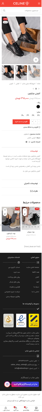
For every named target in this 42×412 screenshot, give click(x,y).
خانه (38, 83)
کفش (17, 83)
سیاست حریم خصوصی (12, 292)
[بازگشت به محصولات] (36, 88)
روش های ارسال (14, 282)
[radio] (38, 107)
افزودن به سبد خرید (21, 122)
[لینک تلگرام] (26, 142)
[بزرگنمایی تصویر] (35, 59)
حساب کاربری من (14, 267)
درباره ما (36, 287)
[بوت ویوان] (31, 218)
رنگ (38, 103)
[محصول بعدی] (33, 88)
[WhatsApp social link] (29, 142)
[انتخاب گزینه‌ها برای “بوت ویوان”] (25, 214)
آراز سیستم (10, 401)
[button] (38, 40)
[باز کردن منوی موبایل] (39, 3)
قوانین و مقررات (14, 287)
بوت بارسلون (11, 233)
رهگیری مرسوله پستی (13, 296)
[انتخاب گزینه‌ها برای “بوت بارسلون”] (5, 214)
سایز (38, 112)
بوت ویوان (31, 232)
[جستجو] (4, 10)
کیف (37, 282)
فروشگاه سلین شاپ (28, 83)
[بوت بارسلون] (11, 219)
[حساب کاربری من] (3, 3)
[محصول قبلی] (38, 88)
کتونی (11, 83)
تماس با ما (35, 292)
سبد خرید (17, 272)
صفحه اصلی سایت (32, 267)
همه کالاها (35, 272)
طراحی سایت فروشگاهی (27, 401)
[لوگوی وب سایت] (21, 3)
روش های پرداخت (14, 277)
